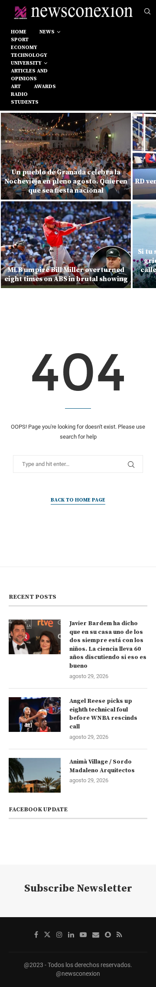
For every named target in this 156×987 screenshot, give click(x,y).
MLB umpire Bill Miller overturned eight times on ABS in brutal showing (66, 274)
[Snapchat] (108, 934)
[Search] (147, 11)
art (16, 86)
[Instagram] (59, 934)
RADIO (19, 94)
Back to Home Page (78, 500)
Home (18, 32)
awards (45, 86)
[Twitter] (47, 934)
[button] (11, 200)
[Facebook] (36, 934)
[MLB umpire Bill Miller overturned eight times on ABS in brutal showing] (66, 244)
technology (29, 55)
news (47, 32)
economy (24, 47)
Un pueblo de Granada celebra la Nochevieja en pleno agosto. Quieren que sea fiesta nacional (65, 181)
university (26, 63)
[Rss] (119, 934)
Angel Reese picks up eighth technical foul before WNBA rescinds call (103, 714)
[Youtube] (83, 934)
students (25, 102)
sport (20, 39)
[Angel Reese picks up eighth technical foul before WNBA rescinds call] (35, 714)
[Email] (95, 934)
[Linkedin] (71, 934)
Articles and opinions (29, 75)
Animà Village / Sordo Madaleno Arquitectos (102, 766)
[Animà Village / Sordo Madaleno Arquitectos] (35, 775)
